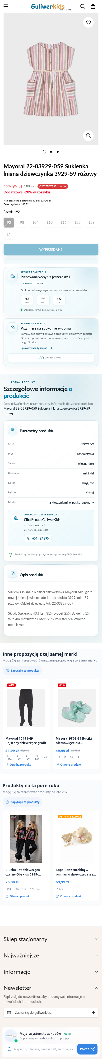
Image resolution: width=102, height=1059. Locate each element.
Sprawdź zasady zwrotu (34, 347)
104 (35, 222)
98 (22, 222)
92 (9, 222)
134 (9, 234)
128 (91, 222)
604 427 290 (40, 538)
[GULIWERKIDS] (51, 6)
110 (49, 222)
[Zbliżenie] (88, 135)
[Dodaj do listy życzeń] (88, 22)
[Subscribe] (93, 1013)
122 (77, 222)
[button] (93, 6)
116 (63, 222)
